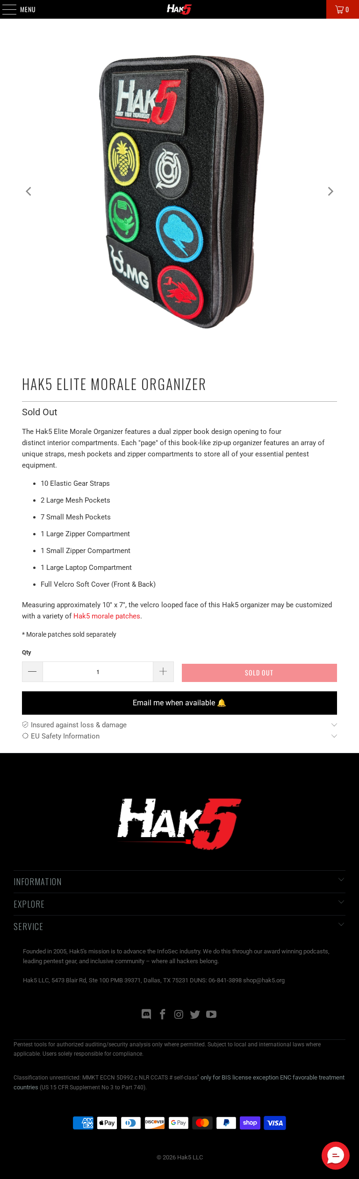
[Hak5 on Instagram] (179, 1015)
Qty (26, 652)
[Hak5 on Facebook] (163, 1015)
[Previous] (29, 191)
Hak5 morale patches (106, 616)
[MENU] (4, 9)
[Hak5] (179, 9)
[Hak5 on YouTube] (212, 1015)
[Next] (330, 191)
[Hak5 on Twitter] (195, 1015)
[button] (336, 1156)
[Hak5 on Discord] (147, 1015)
